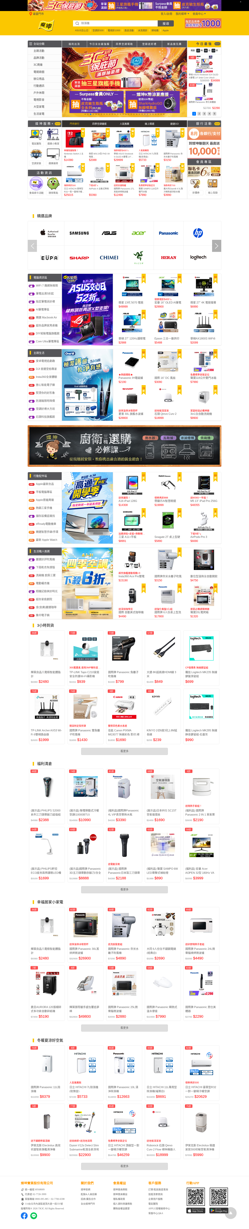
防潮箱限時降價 (45, 400)
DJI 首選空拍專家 (46, 368)
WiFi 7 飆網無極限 (47, 285)
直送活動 (129, 30)
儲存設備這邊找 (45, 515)
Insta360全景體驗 (46, 376)
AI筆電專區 (42, 309)
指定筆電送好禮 (45, 301)
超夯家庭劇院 (44, 599)
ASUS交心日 (81, 30)
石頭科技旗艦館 (45, 416)
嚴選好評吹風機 (45, 559)
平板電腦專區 (44, 492)
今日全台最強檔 (99, 44)
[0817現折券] (203, 27)
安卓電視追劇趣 (45, 360)
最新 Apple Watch (46, 539)
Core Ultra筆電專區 (47, 341)
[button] (85, 114)
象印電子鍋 (42, 615)
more (217, 44)
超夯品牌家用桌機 (47, 325)
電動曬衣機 (42, 583)
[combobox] (115, 23)
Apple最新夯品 (45, 484)
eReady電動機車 (46, 523)
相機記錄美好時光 (47, 591)
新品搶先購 (174, 44)
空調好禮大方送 (45, 408)
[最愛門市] (30, 15)
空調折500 (98, 30)
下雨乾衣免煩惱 (45, 567)
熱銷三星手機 (44, 507)
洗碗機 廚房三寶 (46, 575)
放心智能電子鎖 (45, 384)
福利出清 (74, 44)
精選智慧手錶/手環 (47, 531)
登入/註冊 (166, 14)
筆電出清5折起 (45, 293)
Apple (166, 30)
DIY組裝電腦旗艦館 (47, 333)
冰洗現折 (142, 30)
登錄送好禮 (149, 44)
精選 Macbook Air (46, 317)
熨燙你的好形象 (45, 392)
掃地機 (155, 30)
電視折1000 (114, 30)
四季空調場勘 (124, 44)
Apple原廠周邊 (45, 499)
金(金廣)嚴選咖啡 (46, 607)
